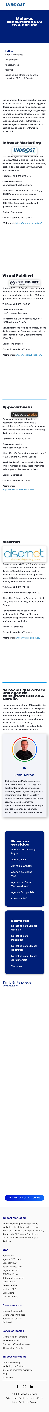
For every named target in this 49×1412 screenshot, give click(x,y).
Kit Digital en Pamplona (13, 1348)
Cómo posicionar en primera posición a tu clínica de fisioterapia (23, 1156)
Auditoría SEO (9, 1289)
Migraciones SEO (10, 1270)
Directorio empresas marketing (17, 1370)
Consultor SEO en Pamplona (16, 1344)
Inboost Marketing (11, 1362)
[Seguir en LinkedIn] (32, 1387)
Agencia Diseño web (12, 1311)
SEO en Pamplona (11, 1340)
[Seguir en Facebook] (18, 1387)
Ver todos (16, 966)
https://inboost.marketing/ (28, 223)
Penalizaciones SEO (12, 1266)
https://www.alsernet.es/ (27, 637)
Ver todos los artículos (24, 1197)
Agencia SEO (18, 859)
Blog (4, 1373)
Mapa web (7, 1377)
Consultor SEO (19, 898)
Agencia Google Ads (22, 892)
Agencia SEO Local (21, 865)
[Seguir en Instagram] (25, 1387)
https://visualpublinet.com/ (28, 355)
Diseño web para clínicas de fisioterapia (23, 994)
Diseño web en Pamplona (14, 1336)
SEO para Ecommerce (13, 1278)
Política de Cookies (28, 1402)
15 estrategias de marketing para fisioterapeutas (19, 1080)
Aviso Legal (11, 1398)
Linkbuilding (8, 1293)
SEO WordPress (10, 1274)
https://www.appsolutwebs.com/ (18, 489)
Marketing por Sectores (13, 1366)
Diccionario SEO (10, 1296)
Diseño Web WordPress (13, 1314)
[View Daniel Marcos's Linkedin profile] (24, 768)
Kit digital (7, 1322)
